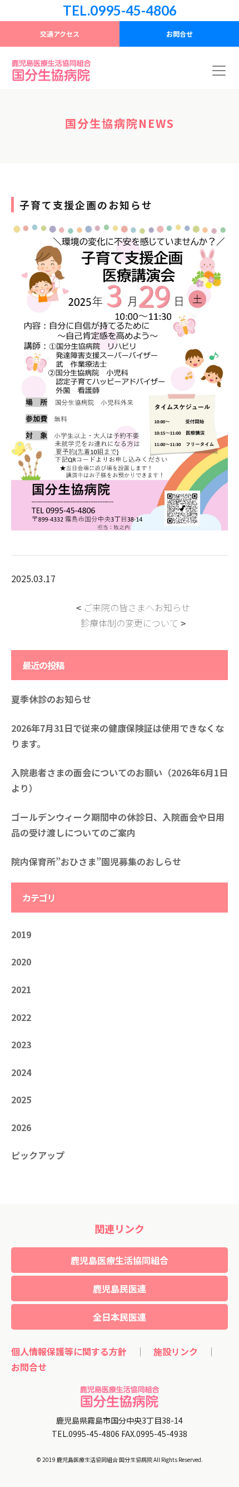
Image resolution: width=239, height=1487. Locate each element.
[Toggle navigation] (219, 70)
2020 (21, 961)
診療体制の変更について (129, 623)
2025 (21, 1099)
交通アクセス (59, 33)
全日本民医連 (119, 1317)
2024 (21, 1072)
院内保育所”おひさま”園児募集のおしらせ (96, 861)
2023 (21, 1044)
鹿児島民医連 (119, 1288)
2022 (21, 1017)
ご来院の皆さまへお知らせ (136, 607)
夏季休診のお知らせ (51, 699)
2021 (21, 989)
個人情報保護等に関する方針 (69, 1351)
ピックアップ (37, 1155)
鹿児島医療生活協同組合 (119, 1260)
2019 (21, 934)
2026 (21, 1127)
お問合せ (179, 33)
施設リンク (175, 1351)
